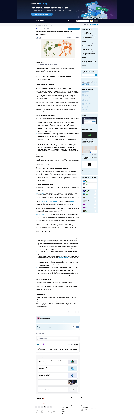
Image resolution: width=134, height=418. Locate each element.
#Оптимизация (57, 59)
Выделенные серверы (85, 407)
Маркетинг (66, 23)
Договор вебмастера (75, 405)
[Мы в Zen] (51, 407)
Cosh (86, 207)
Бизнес (70, 23)
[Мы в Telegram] (36, 407)
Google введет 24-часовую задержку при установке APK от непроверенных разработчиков (88, 142)
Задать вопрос (86, 24)
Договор (63, 409)
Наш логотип (73, 403)
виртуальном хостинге (56, 309)
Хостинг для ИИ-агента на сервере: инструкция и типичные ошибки (52, 387)
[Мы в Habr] (45, 407)
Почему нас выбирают (66, 403)
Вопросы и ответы (65, 407)
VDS (63, 309)
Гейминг (74, 23)
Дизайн (61, 23)
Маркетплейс (54, 20)
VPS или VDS (73, 201)
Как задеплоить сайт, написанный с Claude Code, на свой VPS (51, 381)
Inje (85, 197)
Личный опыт (38, 25)
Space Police (87, 190)
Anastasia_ (87, 183)
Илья (86, 203)
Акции (63, 413)
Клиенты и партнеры (65, 405)
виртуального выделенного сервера (49, 201)
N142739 (36, 412)
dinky (86, 180)
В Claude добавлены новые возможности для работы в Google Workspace (89, 157)
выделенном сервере (71, 309)
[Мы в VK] (39, 407)
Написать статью (94, 24)
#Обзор (52, 59)
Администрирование (55, 23)
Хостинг (82, 400)
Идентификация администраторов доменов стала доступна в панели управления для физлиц (89, 128)
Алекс (86, 210)
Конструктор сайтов (65, 400)
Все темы (38, 23)
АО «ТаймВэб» (41, 410)
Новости (42, 23)
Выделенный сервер (40, 214)
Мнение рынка (45, 25)
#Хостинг (48, 59)
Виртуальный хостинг (41, 193)
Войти (96, 20)
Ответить (76, 344)
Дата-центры (93, 404)
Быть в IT (51, 25)
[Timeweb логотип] (47, 398)
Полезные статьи (94, 406)
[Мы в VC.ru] (48, 407)
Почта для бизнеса (84, 403)
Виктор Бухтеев (88, 193)
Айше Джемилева (88, 187)
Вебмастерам (73, 400)
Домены (82, 405)
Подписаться (85, 84)
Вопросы (48, 20)
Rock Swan (87, 200)
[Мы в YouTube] (42, 407)
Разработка (47, 23)
